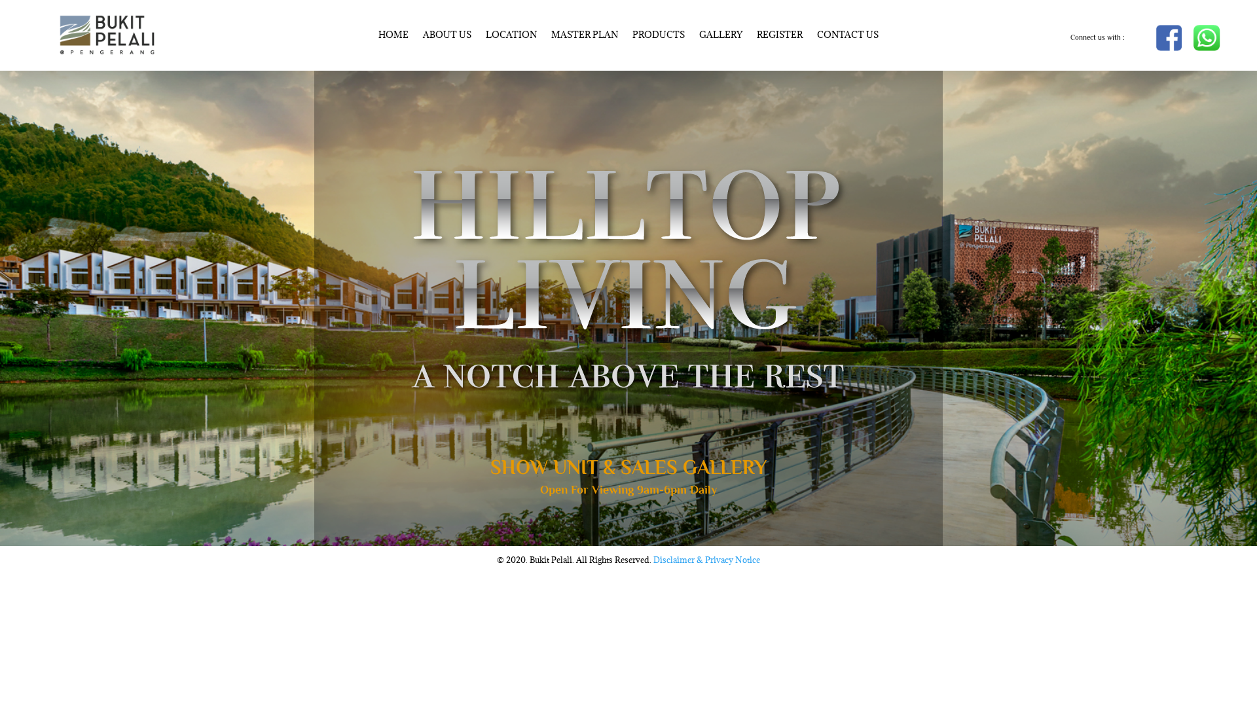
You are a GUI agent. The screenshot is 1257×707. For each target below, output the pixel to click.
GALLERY (720, 35)
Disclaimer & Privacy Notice (706, 559)
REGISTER (780, 35)
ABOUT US (447, 35)
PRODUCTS (658, 35)
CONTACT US (848, 35)
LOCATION (511, 35)
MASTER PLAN (584, 35)
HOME (393, 35)
